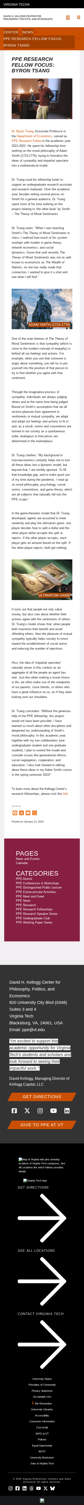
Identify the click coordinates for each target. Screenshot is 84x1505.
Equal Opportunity (42, 1445)
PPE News (23, 900)
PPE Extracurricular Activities (36, 892)
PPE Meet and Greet (30, 896)
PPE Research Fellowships (34, 909)
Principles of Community (42, 1384)
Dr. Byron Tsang (22, 131)
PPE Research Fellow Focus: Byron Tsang (33, 42)
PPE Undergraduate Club (33, 918)
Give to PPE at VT (42, 1125)
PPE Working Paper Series (34, 922)
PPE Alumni (24, 879)
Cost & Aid (42, 1427)
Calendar (22, 863)
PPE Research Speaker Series (37, 914)
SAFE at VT (42, 1433)
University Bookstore (42, 1457)
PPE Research (26, 905)
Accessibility (42, 1415)
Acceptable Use (42, 1396)
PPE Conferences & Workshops (37, 883)
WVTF (42, 1451)
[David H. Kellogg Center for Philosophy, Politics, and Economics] (32, 17)
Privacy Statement (42, 1390)
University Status (42, 1378)
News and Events (28, 859)
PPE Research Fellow (26, 141)
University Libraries (42, 1409)
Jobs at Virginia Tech (42, 1463)
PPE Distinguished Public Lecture (39, 887)
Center (11, 32)
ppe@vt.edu (33, 1029)
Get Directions (42, 1096)
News (28, 32)
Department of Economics (34, 136)
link (65, 793)
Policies (42, 1439)
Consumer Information (42, 1421)
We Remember (43, 1403)
